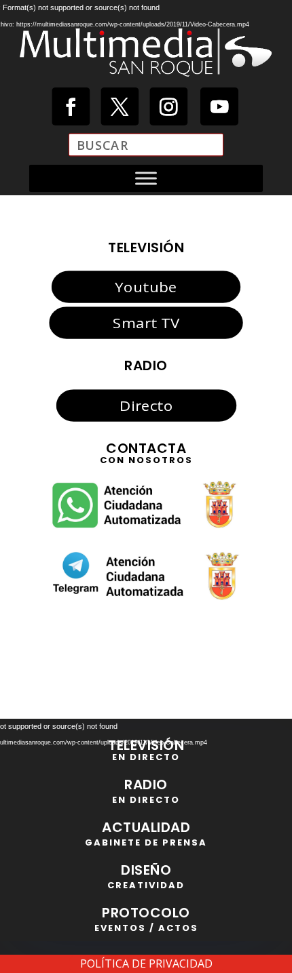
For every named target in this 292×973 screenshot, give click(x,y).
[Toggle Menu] (146, 178)
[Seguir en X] (120, 106)
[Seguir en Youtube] (219, 106)
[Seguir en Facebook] (71, 106)
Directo (146, 404)
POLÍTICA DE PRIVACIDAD (146, 963)
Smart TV (146, 322)
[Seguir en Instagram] (168, 106)
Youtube (146, 286)
